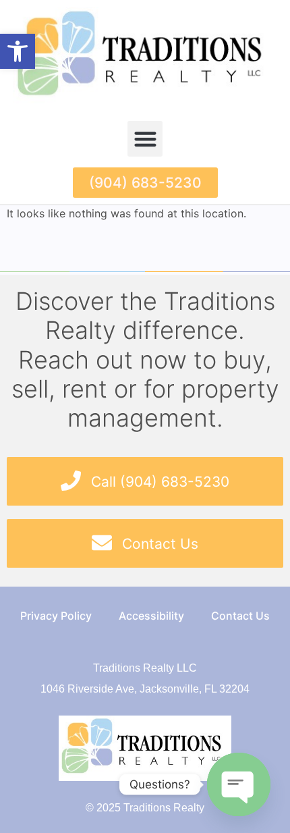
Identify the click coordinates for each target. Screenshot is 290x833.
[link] (17, 51)
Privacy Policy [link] (56, 615)
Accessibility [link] (151, 615)
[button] (145, 139)
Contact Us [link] (240, 615)
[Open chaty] (238, 784)
